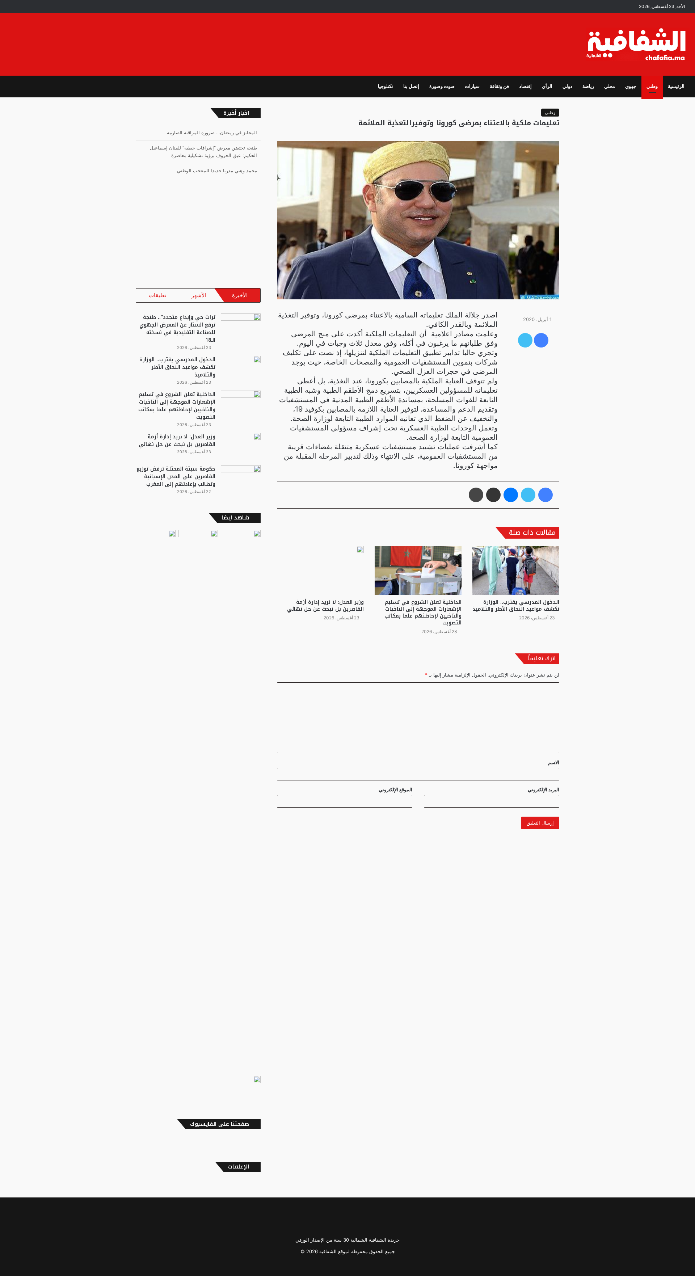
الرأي (547, 86)
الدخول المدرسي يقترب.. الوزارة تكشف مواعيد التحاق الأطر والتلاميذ (515, 605)
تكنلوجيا (385, 86)
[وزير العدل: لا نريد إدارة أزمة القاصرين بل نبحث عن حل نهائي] (320, 570)
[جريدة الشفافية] (638, 44)
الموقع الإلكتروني (395, 789)
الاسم (553, 762)
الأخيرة (240, 295)
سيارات (472, 86)
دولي (567, 86)
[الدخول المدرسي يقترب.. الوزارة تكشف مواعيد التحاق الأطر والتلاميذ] (515, 570)
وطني (652, 86)
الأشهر (198, 295)
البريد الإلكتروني (543, 789)
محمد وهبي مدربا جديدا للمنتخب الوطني (217, 170)
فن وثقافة (499, 86)
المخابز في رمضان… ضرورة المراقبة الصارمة (212, 132)
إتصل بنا (411, 86)
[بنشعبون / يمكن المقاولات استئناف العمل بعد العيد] (241, 801)
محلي (609, 86)
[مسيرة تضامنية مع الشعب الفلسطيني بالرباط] (198, 543)
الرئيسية (676, 86)
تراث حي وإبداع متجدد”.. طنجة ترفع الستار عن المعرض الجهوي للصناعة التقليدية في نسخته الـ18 (177, 328)
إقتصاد (525, 86)
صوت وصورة (442, 86)
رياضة (588, 86)
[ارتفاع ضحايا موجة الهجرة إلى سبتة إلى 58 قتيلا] (156, 541)
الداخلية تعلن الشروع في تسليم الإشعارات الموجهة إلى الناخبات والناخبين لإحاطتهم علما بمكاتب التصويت (423, 612)
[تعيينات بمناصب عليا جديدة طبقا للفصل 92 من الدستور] (241, 1087)
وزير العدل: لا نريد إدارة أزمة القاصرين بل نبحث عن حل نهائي (325, 605)
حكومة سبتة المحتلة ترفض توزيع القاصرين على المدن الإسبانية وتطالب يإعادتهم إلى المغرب (175, 476)
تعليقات (157, 295)
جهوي (630, 86)
